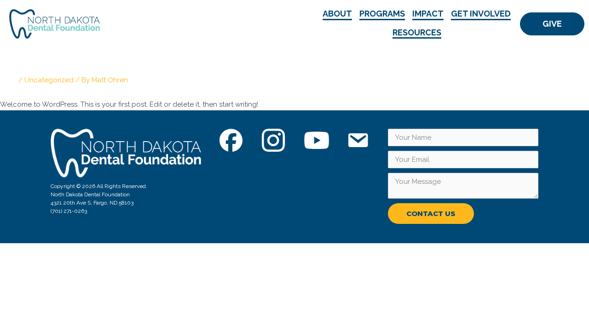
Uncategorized (49, 80)
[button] (552, 23)
